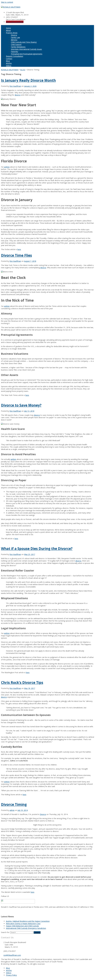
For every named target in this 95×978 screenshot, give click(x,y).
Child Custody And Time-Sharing (23, 42)
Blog (8, 61)
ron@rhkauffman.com (12, 955)
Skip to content (7, 2)
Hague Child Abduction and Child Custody (22, 926)
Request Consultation (14, 56)
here (19, 249)
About (8, 30)
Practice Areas (11, 33)
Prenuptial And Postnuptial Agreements (26, 54)
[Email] (1, 911)
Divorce (14, 35)
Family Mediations (18, 47)
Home (8, 28)
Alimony (14, 40)
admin (12, 810)
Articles (9, 63)
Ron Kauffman (15, 86)
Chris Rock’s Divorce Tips (22, 682)
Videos (8, 65)
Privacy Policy (11, 975)
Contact (9, 58)
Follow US (5, 896)
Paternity (14, 51)
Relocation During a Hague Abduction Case (23, 923)
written (7, 167)
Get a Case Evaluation (15, 22)
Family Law (15, 37)
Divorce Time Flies (16, 255)
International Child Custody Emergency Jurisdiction (26, 928)
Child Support (16, 44)
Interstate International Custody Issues (26, 49)
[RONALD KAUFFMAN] (10, 7)
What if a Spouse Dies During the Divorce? (36, 548)
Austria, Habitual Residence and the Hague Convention (28, 921)
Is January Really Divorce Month (28, 80)
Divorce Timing (14, 804)
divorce (18, 95)
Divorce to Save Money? (21, 405)
